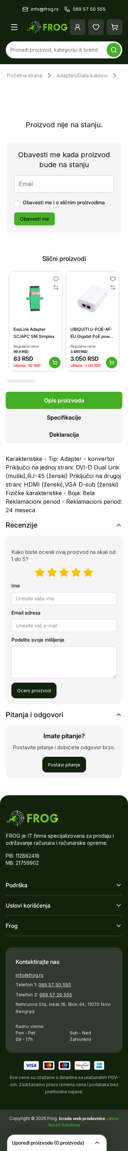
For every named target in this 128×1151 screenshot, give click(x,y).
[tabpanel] (64, 480)
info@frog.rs (29, 975)
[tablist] (64, 417)
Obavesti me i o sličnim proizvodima (64, 202)
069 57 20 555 (55, 994)
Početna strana (24, 75)
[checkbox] (17, 204)
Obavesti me (34, 219)
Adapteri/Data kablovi (82, 75)
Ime (15, 585)
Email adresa (26, 613)
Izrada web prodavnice (82, 1118)
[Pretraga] (114, 50)
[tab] (64, 400)
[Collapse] (97, 1143)
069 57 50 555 (54, 984)
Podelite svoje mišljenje (37, 640)
